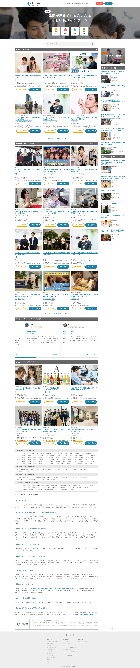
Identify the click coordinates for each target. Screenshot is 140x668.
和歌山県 (81, 461)
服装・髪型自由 (39, 489)
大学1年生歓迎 (27, 485)
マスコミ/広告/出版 (41, 477)
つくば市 (41, 459)
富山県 (29, 461)
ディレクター (58, 469)
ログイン (108, 3)
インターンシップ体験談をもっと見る (109, 244)
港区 (38, 453)
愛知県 (51, 461)
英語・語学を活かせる (34, 487)
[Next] (96, 339)
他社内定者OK (55, 487)
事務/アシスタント (68, 469)
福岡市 (51, 463)
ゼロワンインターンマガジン (84, 641)
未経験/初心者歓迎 (46, 487)
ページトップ (111, 628)
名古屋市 (58, 461)
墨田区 (52, 455)
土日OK (18, 487)
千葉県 (40, 457)
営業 (18, 469)
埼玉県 (57, 457)
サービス (32, 477)
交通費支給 (19, 489)
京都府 (92, 457)
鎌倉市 (29, 457)
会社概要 (49, 661)
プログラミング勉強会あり (61, 489)
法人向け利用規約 (66, 643)
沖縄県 (86, 463)
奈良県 (74, 461)
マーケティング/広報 (47, 469)
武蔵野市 (59, 455)
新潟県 (18, 461)
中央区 (60, 453)
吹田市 (87, 457)
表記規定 (64, 645)
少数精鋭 (24, 487)
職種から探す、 (41, 588)
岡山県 (92, 461)
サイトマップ (50, 655)
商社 (39, 479)
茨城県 (34, 459)
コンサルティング (24, 477)
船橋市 (46, 457)
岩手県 (58, 459)
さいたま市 (63, 457)
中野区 (81, 455)
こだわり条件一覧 (51, 649)
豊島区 (71, 453)
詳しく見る (35, 89)
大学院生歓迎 (63, 485)
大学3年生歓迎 (45, 485)
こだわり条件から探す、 (59, 588)
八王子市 (65, 455)
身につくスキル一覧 (51, 647)
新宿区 (55, 453)
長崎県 (62, 463)
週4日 (86, 485)
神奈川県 (93, 455)
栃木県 (80, 459)
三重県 (63, 461)
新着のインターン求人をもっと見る (57, 138)
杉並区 (34, 455)
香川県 (29, 463)
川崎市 (23, 457)
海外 (91, 463)
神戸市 (29, 459)
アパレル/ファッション (22, 479)
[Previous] (16, 339)
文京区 (83, 453)
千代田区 (49, 453)
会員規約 (49, 659)
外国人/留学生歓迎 (77, 487)
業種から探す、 (49, 588)
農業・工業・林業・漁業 (52, 479)
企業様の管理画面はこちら (68, 655)
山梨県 (86, 459)
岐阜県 (40, 461)
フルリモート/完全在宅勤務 (23, 453)
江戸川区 (41, 455)
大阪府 (70, 457)
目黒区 (77, 453)
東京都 (32, 453)
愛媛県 (34, 463)
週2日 (75, 485)
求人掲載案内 (65, 641)
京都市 (18, 459)
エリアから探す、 (33, 588)
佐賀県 (57, 463)
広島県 (18, 463)
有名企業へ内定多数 (28, 489)
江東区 (87, 455)
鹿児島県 (80, 463)
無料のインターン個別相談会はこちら (84, 614)
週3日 (80, 485)
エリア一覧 (49, 651)
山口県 (23, 463)
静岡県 (46, 461)
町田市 (29, 455)
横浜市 (18, 457)
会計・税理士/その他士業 (65, 477)
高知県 (40, 463)
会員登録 (99, 3)
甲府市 (91, 459)
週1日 (70, 485)
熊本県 (68, 463)
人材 (49, 477)
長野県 (23, 461)
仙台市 (69, 459)
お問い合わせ (50, 663)
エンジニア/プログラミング (27, 469)
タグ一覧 (49, 645)
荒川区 (71, 455)
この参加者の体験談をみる (53, 354)
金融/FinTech (32, 479)
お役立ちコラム (50, 653)
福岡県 (46, 463)
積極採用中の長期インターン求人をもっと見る (57, 313)
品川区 (66, 453)
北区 (76, 455)
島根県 (87, 461)
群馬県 (74, 459)
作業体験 (27, 471)
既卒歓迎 (63, 487)
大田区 (47, 455)
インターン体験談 (39, 590)
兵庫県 (23, 459)
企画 (75, 469)
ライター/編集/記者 (83, 469)
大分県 (74, 463)
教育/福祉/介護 (84, 477)
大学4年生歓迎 (54, 485)
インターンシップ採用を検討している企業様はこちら (79, 3)
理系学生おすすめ (49, 489)
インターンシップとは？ (52, 641)
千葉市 (51, 457)
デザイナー (38, 469)
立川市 (23, 455)
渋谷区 (42, 453)
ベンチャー (19, 485)
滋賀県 (69, 461)
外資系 (69, 487)
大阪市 (75, 457)
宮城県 (63, 459)
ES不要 (71, 489)
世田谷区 (89, 453)
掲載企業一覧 (50, 643)
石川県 (34, 461)
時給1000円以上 (87, 487)
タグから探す (69, 588)
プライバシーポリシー (52, 657)
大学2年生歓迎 (36, 485)
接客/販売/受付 (20, 471)
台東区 (18, 455)
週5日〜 (91, 485)
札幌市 (52, 459)
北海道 (47, 459)
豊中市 (81, 457)
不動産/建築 (55, 477)
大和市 (34, 457)
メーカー (76, 477)
